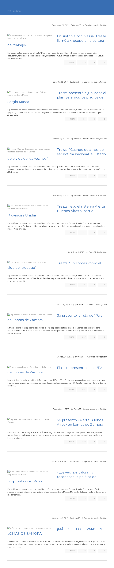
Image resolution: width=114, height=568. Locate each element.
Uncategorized (101, 305)
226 (84, 62)
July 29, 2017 (64, 139)
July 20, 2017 (67, 305)
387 (84, 337)
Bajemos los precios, (92, 82)
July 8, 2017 (67, 357)
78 (84, 499)
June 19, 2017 (62, 461)
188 (84, 442)
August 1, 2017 (62, 25)
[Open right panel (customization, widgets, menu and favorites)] (98, 7)
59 (84, 119)
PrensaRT (77, 25)
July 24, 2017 (79, 252)
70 (84, 551)
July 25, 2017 (64, 195)
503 (84, 389)
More (71, 62)
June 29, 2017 (63, 409)
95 (84, 285)
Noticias (103, 25)
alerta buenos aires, (92, 139)
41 (84, 233)
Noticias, (91, 305)
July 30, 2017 (62, 82)
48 (84, 176)
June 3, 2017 (62, 518)
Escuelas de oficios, (92, 25)
